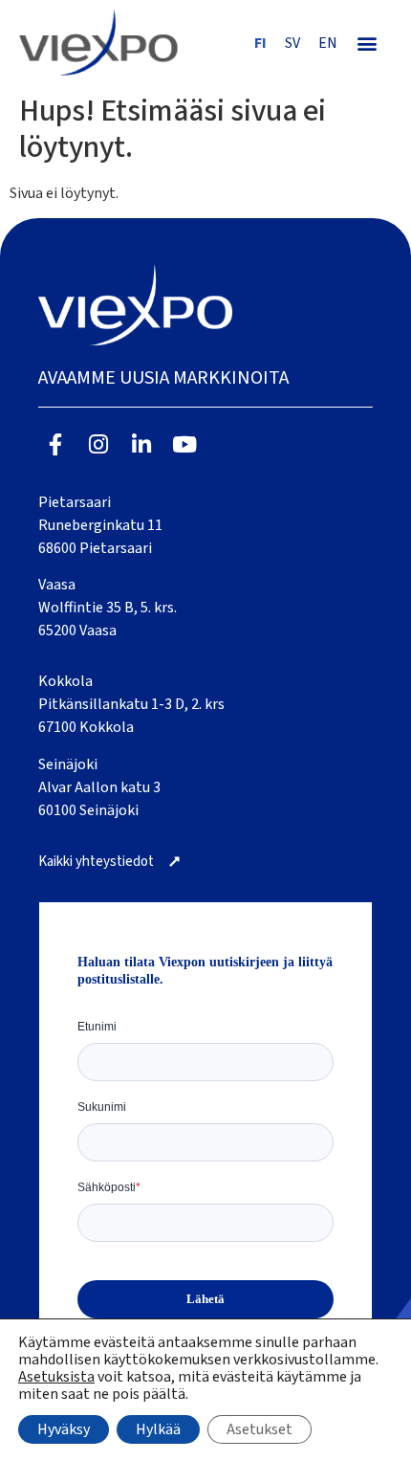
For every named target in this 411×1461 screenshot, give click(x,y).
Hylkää (158, 1429)
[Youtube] (184, 444)
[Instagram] (99, 444)
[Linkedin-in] (142, 444)
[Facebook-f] (56, 444)
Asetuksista (56, 1376)
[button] (367, 42)
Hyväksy (63, 1429)
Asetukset (259, 1429)
